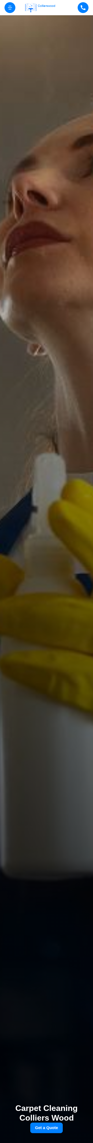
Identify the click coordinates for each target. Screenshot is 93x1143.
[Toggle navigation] (10, 7)
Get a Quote (46, 1128)
